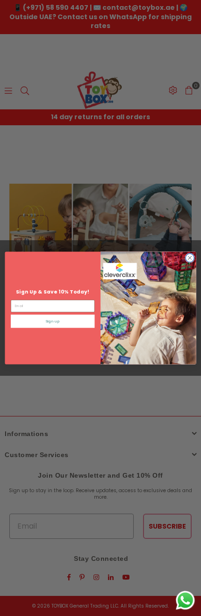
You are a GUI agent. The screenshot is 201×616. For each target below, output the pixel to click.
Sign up (53, 321)
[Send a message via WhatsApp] (185, 600)
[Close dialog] (190, 258)
